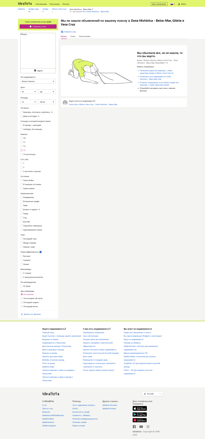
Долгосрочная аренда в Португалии (56, 346)
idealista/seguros (49, 425)
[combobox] (173, 4)
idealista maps (48, 367)
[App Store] (140, 408)
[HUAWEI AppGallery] (140, 420)
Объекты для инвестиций (52, 356)
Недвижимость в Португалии (53, 343)
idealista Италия (109, 408)
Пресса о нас (47, 408)
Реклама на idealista (132, 343)
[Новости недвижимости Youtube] (141, 426)
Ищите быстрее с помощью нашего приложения (61, 336)
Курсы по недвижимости (133, 339)
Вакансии (46, 412)
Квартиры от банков (50, 339)
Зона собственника (90, 336)
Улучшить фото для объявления (96, 339)
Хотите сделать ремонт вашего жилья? (98, 370)
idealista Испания (109, 405)
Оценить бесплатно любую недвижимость (99, 349)
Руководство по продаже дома (95, 360)
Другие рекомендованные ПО (136, 353)
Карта (39, 70)
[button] (40, 252)
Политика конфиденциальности (85, 419)
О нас (44, 405)
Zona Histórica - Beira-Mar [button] (80, 9)
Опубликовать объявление (93, 332)
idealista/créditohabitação (53, 415)
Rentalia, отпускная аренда (53, 360)
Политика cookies (79, 422)
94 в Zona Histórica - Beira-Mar (96, 11)
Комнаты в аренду (49, 353)
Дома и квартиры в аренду (53, 349)
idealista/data (48, 419)
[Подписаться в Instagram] (148, 426)
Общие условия (78, 425)
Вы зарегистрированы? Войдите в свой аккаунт (143, 336)
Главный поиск (48, 332)
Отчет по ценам (48, 363)
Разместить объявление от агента (137, 332)
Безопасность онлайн (81, 412)
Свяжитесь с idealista (81, 415)
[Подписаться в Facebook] (134, 426)
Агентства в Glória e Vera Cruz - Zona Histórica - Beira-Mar (93, 104)
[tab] (64, 37)
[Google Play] (139, 414)
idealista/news (48, 422)
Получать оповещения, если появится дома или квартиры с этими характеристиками (159, 83)
